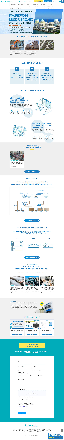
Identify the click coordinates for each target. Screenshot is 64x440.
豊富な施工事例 (12, 285)
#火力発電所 (48, 8)
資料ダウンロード (47, 1)
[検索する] (60, 1)
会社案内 (23, 430)
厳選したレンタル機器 (28, 285)
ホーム (15, 429)
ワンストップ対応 (43, 285)
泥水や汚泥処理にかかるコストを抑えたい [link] (15, 8)
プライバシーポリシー (39, 431)
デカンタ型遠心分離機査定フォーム (31, 431)
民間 (11, 160)
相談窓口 (44, 429)
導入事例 (34, 429)
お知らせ (43, 430)
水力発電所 (17, 160)
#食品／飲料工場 (37, 6)
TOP (10, 7)
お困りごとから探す (15, 7)
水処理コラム (35, 430)
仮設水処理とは (19, 429)
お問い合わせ (24, 431)
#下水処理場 (52, 6)
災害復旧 (14, 160)
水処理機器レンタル (39, 429)
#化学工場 (41, 6)
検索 (50, 430)
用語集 (19, 430)
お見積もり (47, 430)
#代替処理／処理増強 (31, 6)
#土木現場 (48, 6)
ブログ (40, 430)
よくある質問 (48, 429)
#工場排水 (44, 8)
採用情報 (26, 430)
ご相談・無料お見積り (38, 1)
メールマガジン (31, 430)
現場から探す (30, 429)
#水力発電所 (52, 8)
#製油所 (45, 6)
